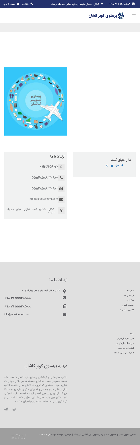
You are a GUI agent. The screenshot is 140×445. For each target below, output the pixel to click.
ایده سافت (44, 434)
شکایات (130, 300)
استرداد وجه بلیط (126, 348)
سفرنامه (130, 290)
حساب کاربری (128, 305)
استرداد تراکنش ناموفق (124, 353)
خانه (132, 333)
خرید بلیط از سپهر (126, 338)
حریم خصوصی (17, 434)
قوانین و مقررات (127, 309)
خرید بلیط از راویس (125, 343)
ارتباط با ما (129, 295)
